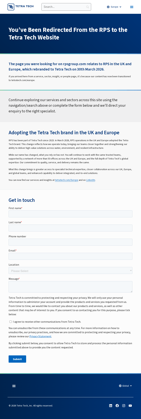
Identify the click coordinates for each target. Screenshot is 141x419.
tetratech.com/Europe (66, 180)
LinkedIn (90, 180)
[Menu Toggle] (131, 7)
